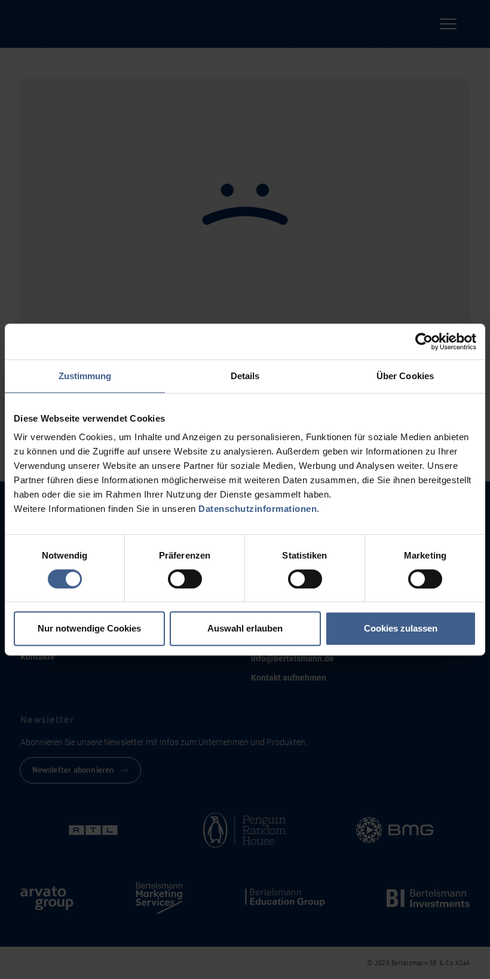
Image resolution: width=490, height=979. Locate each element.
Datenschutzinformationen (257, 509)
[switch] (185, 578)
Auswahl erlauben (245, 628)
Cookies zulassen (400, 628)
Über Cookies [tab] (405, 376)
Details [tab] (245, 376)
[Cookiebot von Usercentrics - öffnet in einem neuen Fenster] (424, 341)
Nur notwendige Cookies (89, 628)
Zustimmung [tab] (85, 376)
